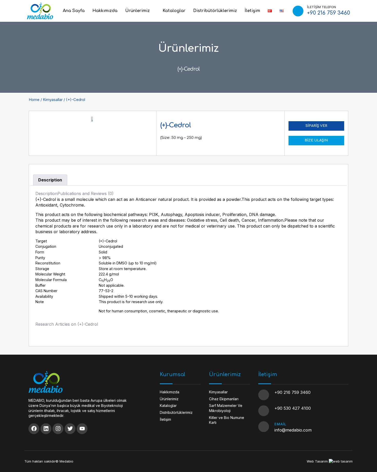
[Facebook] (33, 428)
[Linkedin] (46, 428)
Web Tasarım (317, 461)
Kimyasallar (53, 99)
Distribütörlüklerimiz (215, 10)
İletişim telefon (321, 7)
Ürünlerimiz (137, 10)
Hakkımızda (104, 10)
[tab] (50, 180)
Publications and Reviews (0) (85, 193)
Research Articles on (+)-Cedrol (66, 324)
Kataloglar (174, 10)
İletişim (252, 10)
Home (34, 99)
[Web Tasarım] (341, 461)
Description (50, 179)
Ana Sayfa (74, 10)
